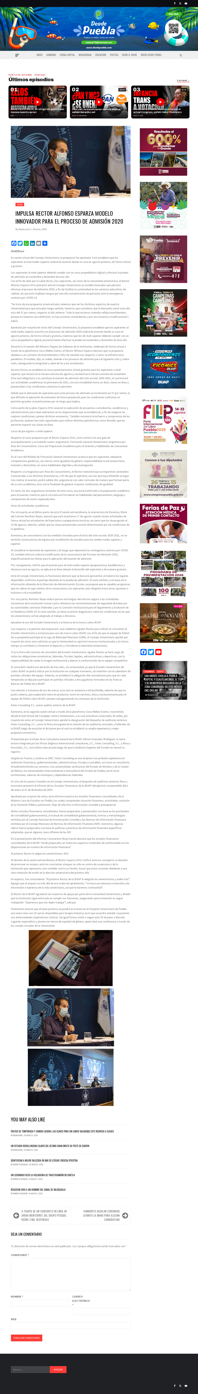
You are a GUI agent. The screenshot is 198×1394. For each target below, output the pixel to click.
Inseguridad (85, 55)
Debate (160, 671)
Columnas (149, 671)
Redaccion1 (18, 1135)
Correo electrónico (80, 1301)
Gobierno (51, 55)
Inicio (40, 55)
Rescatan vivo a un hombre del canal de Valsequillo (38, 1189)
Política (114, 55)
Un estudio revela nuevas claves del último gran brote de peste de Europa (50, 1146)
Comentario (20, 1255)
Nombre (17, 1296)
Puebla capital (67, 55)
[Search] (181, 55)
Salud (20, 204)
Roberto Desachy (20, 1164)
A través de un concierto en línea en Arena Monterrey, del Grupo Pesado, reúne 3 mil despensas (44, 1215)
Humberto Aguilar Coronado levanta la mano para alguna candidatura (101, 1215)
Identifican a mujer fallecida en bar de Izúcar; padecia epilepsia (44, 1160)
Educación (100, 55)
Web (13, 1319)
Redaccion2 (25, 229)
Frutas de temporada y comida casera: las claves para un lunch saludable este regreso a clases (62, 1131)
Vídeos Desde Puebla (151, 55)
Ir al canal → (183, 80)
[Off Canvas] (17, 55)
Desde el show (129, 55)
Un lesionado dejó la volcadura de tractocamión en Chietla (43, 1175)
